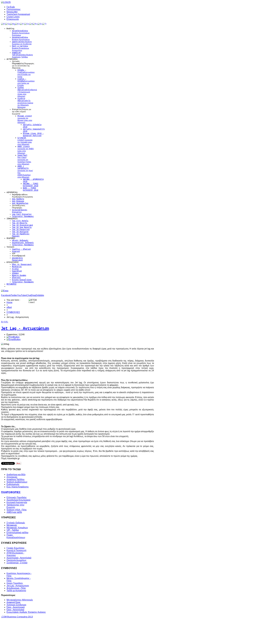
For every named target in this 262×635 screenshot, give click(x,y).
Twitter (14, 295)
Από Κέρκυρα (18, 201)
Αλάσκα (15, 273)
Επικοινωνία (13, 19)
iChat (28, 295)
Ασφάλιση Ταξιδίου (22, 54)
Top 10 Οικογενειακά (22, 225)
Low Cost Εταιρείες (22, 214)
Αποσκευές (12, 477)
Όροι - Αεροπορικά (16, 607)
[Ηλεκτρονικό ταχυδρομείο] (14, 339)
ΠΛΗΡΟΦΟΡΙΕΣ (10, 492)
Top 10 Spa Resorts (22, 227)
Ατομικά (16, 251)
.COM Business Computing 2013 (17, 617)
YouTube (21, 295)
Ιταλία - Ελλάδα (26, 82)
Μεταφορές (12, 525)
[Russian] (35, 24)
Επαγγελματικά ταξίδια (17, 532)
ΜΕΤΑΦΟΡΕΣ (11, 284)
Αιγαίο (15, 269)
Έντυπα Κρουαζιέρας (22, 280)
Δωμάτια (22, 43)
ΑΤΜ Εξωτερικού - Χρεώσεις (15, 554)
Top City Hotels (20, 221)
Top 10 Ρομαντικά (20, 229)
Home (9, 302)
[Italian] (31, 24)
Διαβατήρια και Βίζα (16, 474)
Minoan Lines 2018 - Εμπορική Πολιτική (33, 134)
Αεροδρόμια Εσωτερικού (18, 500)
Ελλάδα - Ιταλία (26, 73)
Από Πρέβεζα (18, 199)
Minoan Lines (24, 119)
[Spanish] (40, 24)
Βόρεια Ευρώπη (19, 275)
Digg (33, 295)
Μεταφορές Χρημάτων (17, 527)
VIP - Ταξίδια (13, 530)
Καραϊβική (17, 271)
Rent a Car (20, 48)
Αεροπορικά (21, 38)
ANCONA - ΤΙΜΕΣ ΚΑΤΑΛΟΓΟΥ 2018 (30, 185)
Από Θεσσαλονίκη (20, 203)
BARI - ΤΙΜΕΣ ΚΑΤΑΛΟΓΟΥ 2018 (30, 189)
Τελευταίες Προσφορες (23, 216)
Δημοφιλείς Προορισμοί (17, 259)
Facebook (6, 295)
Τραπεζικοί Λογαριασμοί (18, 14)
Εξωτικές (16, 277)
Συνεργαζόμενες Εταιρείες (19, 211)
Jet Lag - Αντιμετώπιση (25, 328)
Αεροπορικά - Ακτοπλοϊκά (19, 558)
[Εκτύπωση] (13, 337)
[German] (26, 24)
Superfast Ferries (24, 159)
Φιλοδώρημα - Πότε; (16, 588)
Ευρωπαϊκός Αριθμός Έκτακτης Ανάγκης (26, 612)
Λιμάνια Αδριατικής (25, 102)
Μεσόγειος (17, 266)
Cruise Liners (13, 17)
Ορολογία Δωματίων (16, 560)
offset (9, 307)
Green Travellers (15, 583)
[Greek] (3, 24)
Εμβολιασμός (13, 484)
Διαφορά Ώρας (14, 602)
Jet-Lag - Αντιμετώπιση (18, 585)
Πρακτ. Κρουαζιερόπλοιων (16, 536)
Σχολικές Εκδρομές (16, 523)
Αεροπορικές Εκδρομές (23, 242)
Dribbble (40, 295)
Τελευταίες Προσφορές (23, 282)
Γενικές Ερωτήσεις (16, 548)
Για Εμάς (11, 7)
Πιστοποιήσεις (14, 9)
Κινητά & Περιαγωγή (16, 550)
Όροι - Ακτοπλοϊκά (15, 610)
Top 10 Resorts (19, 223)
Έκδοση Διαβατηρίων (17, 482)
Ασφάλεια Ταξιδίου (15, 479)
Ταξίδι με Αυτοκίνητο (16, 590)
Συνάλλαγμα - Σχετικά (17, 563)
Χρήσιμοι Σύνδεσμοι (16, 605)
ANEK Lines (25, 149)
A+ (2, 322)
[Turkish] (44, 24)
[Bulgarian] (12, 24)
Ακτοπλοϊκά (21, 33)
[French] (22, 24)
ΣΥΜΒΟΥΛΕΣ (13, 312)
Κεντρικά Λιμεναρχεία (17, 502)
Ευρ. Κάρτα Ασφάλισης (18, 487)
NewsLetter (12, 12)
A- (7, 322)
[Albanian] (7, 24)
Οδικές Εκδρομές (20, 240)
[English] (17, 24)
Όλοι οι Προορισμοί (22, 264)
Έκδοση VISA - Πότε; (17, 510)
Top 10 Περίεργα (20, 232)
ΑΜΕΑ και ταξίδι (14, 512)
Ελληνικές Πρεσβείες (17, 497)
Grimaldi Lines (24, 141)
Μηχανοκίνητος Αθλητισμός (20, 600)
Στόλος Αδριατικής (27, 91)
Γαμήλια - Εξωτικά (21, 249)
